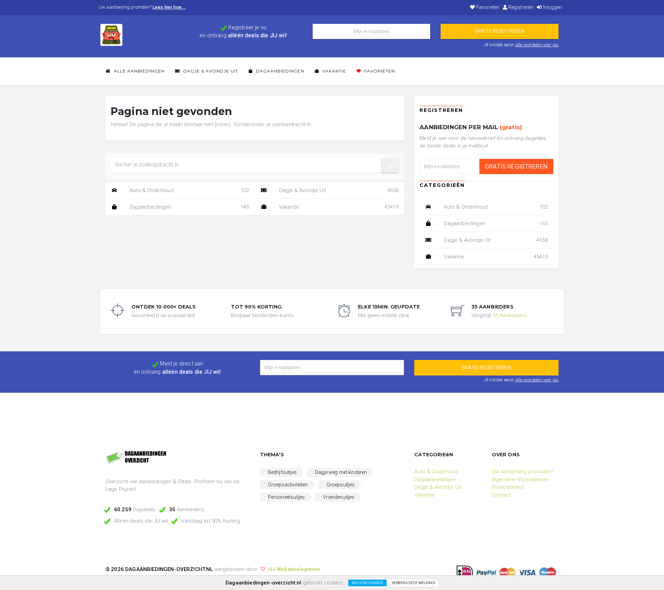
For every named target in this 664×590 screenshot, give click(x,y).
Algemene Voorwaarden (520, 479)
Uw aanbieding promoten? (523, 471)
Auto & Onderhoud (188, 190)
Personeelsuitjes (286, 497)
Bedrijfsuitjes (282, 472)
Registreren (520, 7)
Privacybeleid (508, 487)
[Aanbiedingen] (177, 458)
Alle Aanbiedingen (138, 71)
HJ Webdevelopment (294, 569)
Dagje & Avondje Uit (210, 71)
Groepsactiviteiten (288, 484)
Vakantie (333, 71)
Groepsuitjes (340, 484)
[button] (390, 166)
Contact (501, 495)
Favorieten (487, 7)
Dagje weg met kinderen (341, 472)
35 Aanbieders (510, 315)
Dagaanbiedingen (279, 71)
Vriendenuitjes (338, 497)
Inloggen (552, 7)
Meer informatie (367, 583)
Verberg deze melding (413, 583)
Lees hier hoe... (169, 7)
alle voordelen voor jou (537, 44)
